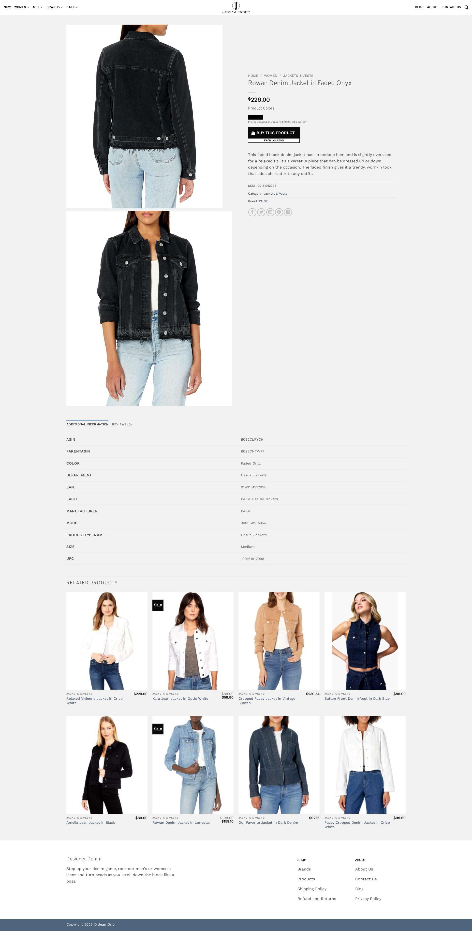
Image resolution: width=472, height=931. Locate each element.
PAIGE (263, 201)
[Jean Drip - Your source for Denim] (236, 7)
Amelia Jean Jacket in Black (90, 822)
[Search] (466, 7)
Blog (419, 7)
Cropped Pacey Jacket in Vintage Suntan (266, 701)
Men (36, 7)
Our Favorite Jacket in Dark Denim (268, 822)
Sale (71, 7)
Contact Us (451, 7)
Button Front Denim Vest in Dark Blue (357, 698)
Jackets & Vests (298, 76)
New (7, 7)
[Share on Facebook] (252, 212)
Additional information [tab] (87, 425)
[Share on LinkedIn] (288, 212)
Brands (53, 7)
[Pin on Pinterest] (279, 212)
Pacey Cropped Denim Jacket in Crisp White (357, 825)
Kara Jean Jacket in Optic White (180, 698)
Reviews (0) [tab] (122, 425)
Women (20, 7)
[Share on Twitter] (261, 212)
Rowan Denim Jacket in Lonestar (181, 822)
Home (253, 76)
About (432, 7)
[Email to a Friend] (270, 212)
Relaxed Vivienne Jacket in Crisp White (94, 701)
